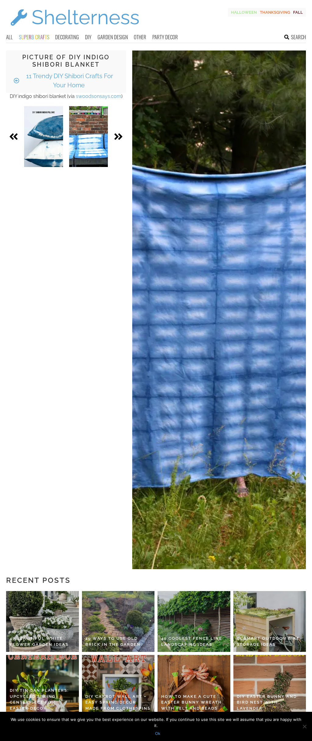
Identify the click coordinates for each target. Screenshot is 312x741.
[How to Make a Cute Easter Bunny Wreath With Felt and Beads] (194, 685)
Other (140, 37)
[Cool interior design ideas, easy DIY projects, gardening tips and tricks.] (74, 29)
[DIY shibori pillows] (43, 136)
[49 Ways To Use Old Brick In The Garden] (118, 621)
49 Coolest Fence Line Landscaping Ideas (191, 641)
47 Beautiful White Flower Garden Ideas (39, 641)
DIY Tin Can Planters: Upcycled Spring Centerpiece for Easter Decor (39, 699)
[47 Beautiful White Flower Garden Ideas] (42, 621)
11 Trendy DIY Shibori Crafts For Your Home (69, 80)
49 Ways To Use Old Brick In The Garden (112, 641)
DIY (88, 37)
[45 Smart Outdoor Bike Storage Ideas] (269, 621)
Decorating (67, 37)
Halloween (244, 12)
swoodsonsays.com (98, 96)
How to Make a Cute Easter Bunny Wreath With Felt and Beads (191, 702)
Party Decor (165, 37)
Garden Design (113, 37)
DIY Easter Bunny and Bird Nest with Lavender (267, 702)
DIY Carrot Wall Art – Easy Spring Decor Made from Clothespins (118, 702)
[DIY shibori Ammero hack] (88, 136)
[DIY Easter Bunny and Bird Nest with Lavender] (269, 685)
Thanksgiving (275, 12)
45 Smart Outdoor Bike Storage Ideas (268, 641)
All (9, 37)
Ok (157, 733)
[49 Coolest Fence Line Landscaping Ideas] (194, 621)
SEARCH (298, 37)
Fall (298, 12)
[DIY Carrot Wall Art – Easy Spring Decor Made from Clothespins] (118, 685)
